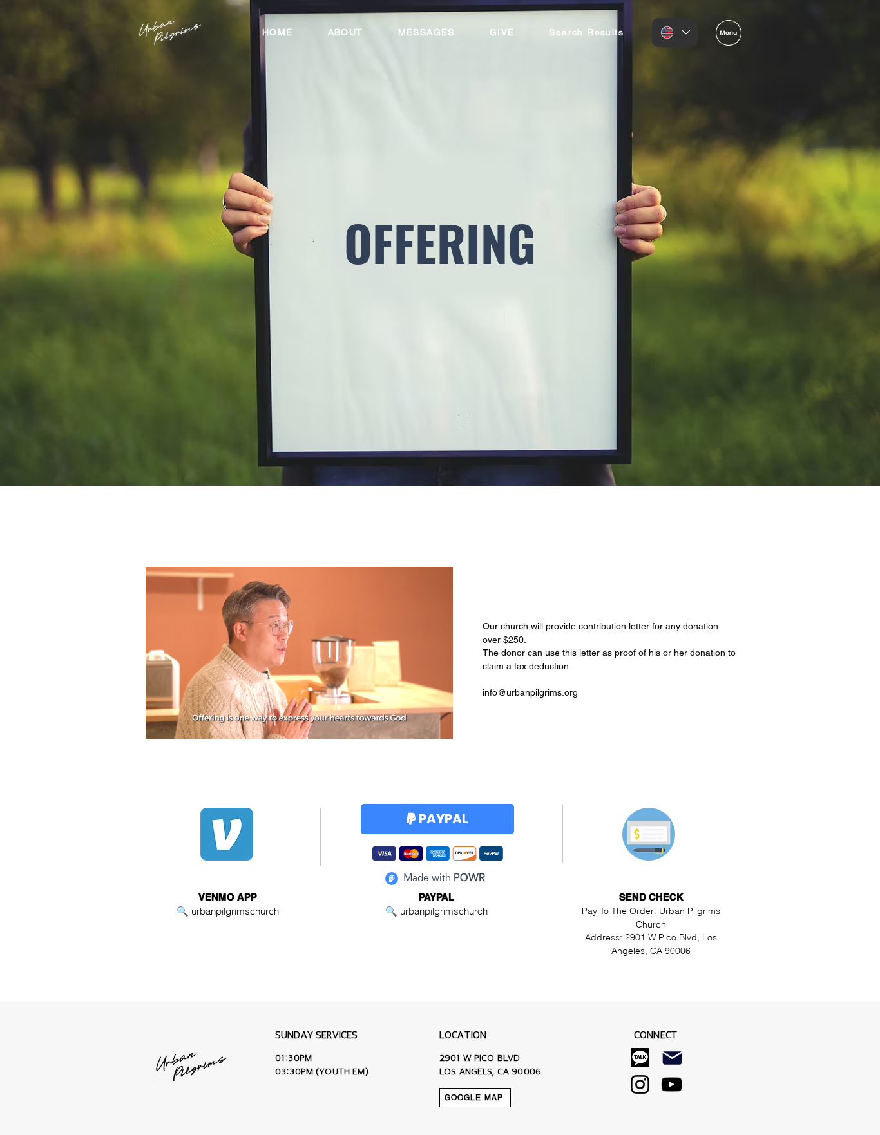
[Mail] (672, 1058)
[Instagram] (640, 1084)
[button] (728, 33)
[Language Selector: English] (675, 32)
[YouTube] (671, 1084)
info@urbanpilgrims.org (530, 692)
